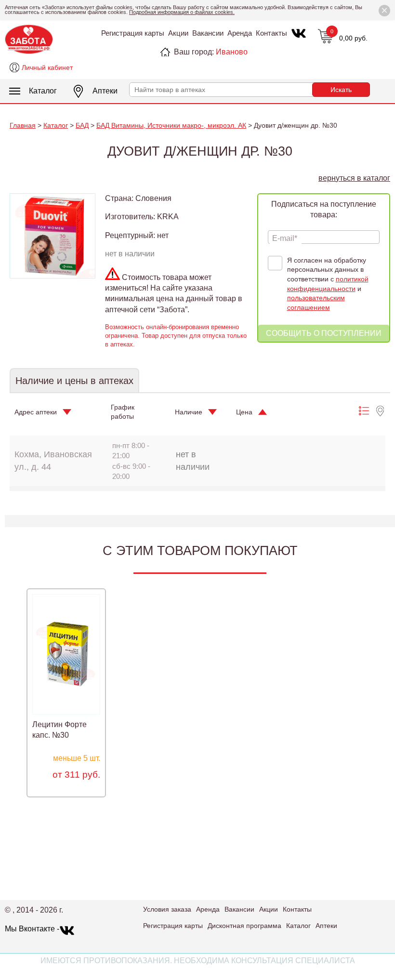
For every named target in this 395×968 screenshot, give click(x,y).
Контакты (271, 33)
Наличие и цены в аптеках (74, 380)
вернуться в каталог (354, 178)
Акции (178, 33)
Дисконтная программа (244, 925)
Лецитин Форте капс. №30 (59, 729)
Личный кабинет (47, 67)
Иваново (232, 52)
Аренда (239, 33)
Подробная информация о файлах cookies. (182, 12)
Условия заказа (167, 909)
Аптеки (105, 91)
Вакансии (208, 33)
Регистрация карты (132, 33)
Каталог (43, 91)
